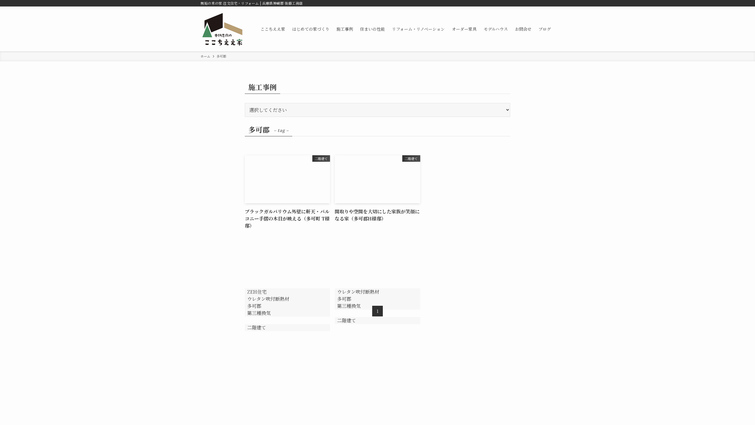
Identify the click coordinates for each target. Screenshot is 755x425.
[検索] (550, 3)
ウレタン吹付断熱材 (268, 298)
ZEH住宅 (257, 291)
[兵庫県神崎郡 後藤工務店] (223, 29)
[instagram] (535, 3)
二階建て (256, 327)
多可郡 (344, 298)
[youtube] (543, 3)
